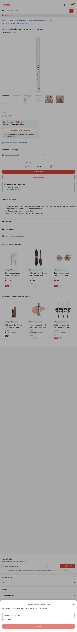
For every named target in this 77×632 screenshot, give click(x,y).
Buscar (38, 626)
